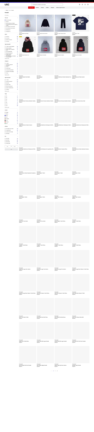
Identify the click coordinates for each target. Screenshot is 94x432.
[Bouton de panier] (87, 4)
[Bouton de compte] (82, 4)
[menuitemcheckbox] (11, 36)
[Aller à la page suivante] (57, 371)
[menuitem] (31, 7)
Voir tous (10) (7, 74)
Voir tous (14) (7, 91)
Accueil (10, 10)
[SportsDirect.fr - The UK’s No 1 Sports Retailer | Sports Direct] (7, 4)
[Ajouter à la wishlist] (35, 16)
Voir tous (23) (7, 107)
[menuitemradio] (11, 20)
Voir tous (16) (7, 58)
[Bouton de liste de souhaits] (85, 4)
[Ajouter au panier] (35, 18)
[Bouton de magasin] (79, 4)
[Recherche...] (32, 4)
